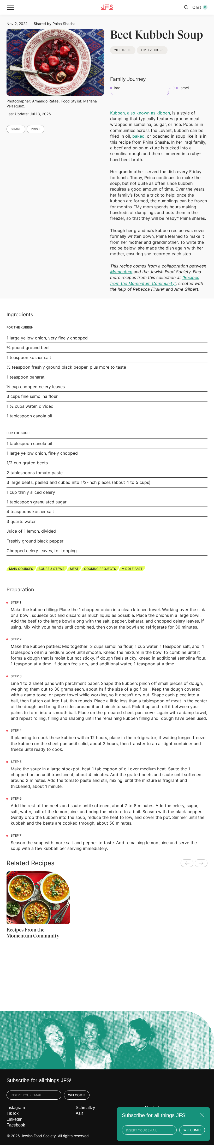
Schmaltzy (85, 1107)
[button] (10, 7)
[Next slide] (201, 863)
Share (16, 129)
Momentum (121, 271)
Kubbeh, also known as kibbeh (140, 112)
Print (35, 129)
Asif (79, 1113)
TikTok (13, 1113)
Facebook (16, 1125)
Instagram (16, 1107)
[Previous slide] (187, 863)
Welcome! (76, 1095)
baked (138, 136)
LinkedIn (14, 1119)
